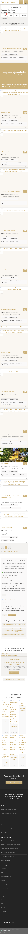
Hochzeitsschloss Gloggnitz (8, 230)
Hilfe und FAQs (4, 832)
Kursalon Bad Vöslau (6, 352)
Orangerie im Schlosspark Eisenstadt (10, 191)
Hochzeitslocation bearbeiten (8, 852)
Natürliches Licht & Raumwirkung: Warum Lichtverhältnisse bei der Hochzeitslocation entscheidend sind (13, 630)
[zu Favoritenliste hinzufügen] (1, 28)
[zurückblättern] (3, 36)
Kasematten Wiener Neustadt (8, 431)
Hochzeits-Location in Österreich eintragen (11, 844)
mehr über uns (12, 615)
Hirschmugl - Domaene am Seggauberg (22, 757)
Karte (10, 15)
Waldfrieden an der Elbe (6, 761)
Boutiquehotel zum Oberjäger (8, 309)
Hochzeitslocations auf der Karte (8, 809)
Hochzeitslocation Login (8, 922)
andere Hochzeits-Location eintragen (9, 848)
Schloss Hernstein (5, 112)
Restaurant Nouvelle (22, 709)
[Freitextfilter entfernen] (21, 2)
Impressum (3, 868)
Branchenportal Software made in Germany (9, 930)
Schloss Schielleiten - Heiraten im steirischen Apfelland (14, 663)
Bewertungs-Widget (5, 860)
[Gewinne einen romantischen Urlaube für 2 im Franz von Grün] (14, 328)
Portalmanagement (5, 884)
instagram (4, 615)
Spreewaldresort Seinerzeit (6, 722)
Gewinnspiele (4, 821)
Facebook (3, 892)
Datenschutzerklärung (6, 876)
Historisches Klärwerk (14, 758)
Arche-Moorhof (4, 152)
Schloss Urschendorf (6, 527)
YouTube (3, 899)
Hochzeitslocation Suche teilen (11, 551)
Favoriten (3, 824)
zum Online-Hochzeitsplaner (15, 782)
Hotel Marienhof (5, 463)
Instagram (3, 896)
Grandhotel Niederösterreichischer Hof (11, 48)
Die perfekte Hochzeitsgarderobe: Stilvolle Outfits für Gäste (13, 635)
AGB (2, 872)
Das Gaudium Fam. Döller (7, 391)
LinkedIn (4, 595)
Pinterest (3, 903)
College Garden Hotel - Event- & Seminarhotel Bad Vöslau (11, 496)
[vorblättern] (24, 36)
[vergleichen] (1, 31)
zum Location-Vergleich (6, 828)
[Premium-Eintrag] (24, 695)
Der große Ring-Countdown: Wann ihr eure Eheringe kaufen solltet (14, 625)
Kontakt (4, 911)
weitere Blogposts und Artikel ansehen (14, 679)
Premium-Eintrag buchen (8, 856)
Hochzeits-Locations (14, 659)
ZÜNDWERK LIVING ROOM (14, 727)
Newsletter (3, 907)
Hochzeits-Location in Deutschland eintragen (11, 840)
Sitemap (3, 880)
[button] (2, 547)
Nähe (17, 15)
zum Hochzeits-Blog (5, 817)
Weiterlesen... (14, 672)
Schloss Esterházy (5, 270)
